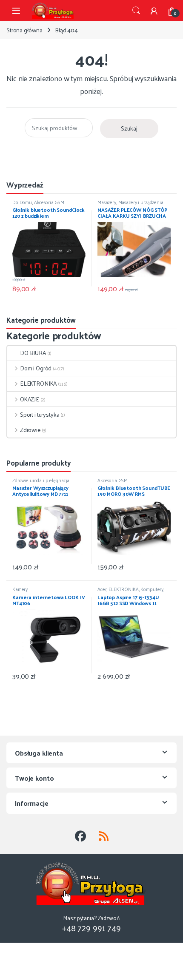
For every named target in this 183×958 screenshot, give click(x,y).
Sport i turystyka (39, 414)
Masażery (106, 202)
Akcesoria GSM (49, 202)
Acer (101, 589)
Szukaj (136, 10)
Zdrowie (30, 429)
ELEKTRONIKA (38, 383)
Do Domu (22, 202)
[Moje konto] (154, 10)
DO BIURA (33, 352)
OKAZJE (29, 399)
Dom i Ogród (35, 368)
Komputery (151, 589)
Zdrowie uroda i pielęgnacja (40, 480)
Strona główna (24, 30)
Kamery (20, 589)
